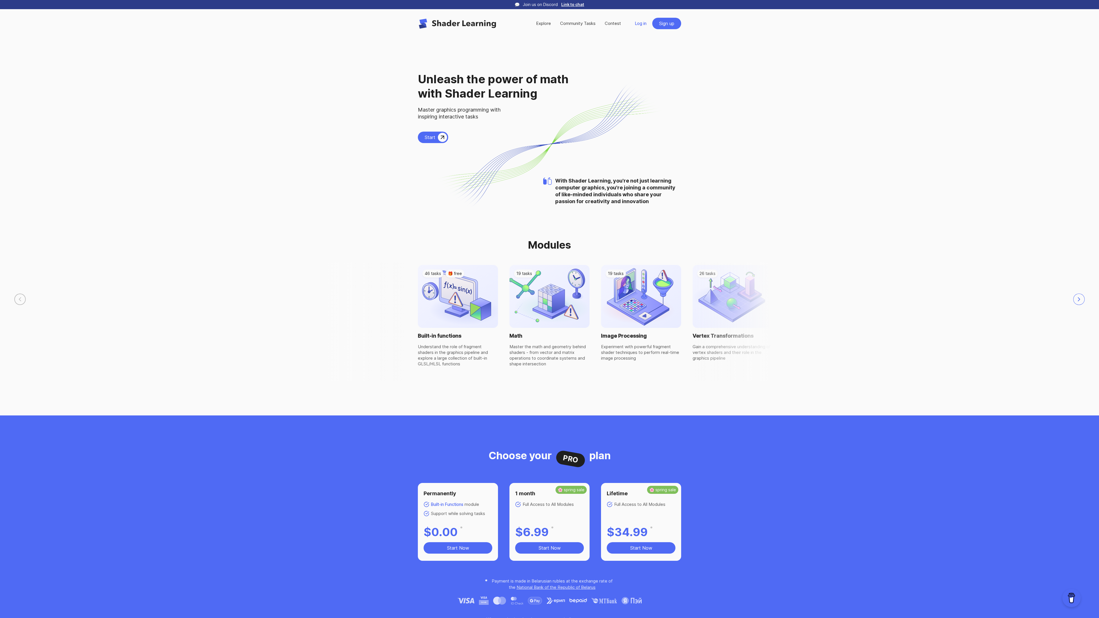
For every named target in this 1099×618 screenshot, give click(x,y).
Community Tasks (578, 23)
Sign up (666, 23)
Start (430, 137)
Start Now (458, 548)
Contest (613, 23)
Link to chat (572, 4)
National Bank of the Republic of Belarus (556, 587)
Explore (543, 23)
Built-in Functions (447, 504)
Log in (641, 23)
